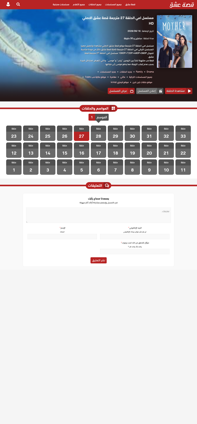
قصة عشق (130, 4)
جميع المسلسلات (113, 4)
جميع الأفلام (79, 4)
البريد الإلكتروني (135, 228)
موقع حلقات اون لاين (142, 82)
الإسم (62, 228)
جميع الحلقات (94, 4)
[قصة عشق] (182, 4)
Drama (150, 72)
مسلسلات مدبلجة (61, 4)
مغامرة (113, 77)
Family (139, 72)
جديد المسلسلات (108, 72)
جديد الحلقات (126, 72)
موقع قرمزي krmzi (120, 82)
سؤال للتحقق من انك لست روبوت (135, 243)
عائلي (122, 77)
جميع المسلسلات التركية (140, 77)
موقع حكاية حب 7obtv (95, 77)
